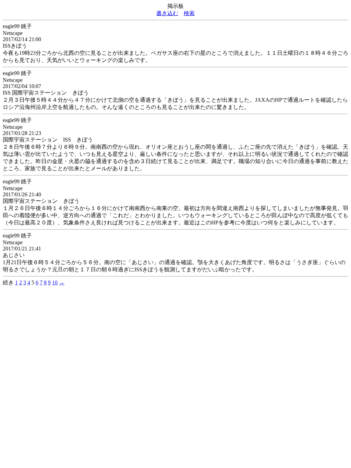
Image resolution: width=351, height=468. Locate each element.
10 (55, 282)
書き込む (167, 13)
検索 (189, 13)
